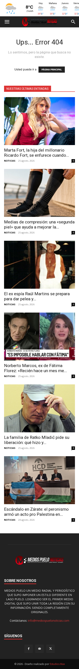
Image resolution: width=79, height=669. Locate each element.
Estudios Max (57, 664)
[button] (6, 21)
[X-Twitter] (50, 649)
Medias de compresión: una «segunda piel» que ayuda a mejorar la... (39, 225)
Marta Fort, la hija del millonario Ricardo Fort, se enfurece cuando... (36, 153)
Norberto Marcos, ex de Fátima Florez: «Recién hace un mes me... (35, 368)
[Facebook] (29, 649)
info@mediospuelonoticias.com (48, 620)
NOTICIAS (9, 160)
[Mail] (39, 649)
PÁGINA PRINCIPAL (52, 69)
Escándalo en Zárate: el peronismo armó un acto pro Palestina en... (36, 512)
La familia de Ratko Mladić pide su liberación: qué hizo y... (36, 440)
